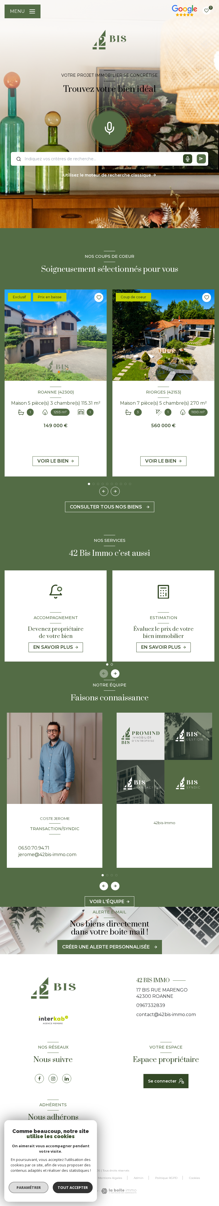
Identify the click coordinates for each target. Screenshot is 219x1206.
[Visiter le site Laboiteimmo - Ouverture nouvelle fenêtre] (118, 1191)
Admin (138, 1178)
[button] (115, 491)
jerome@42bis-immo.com (47, 854)
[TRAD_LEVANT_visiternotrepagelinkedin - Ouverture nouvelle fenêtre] (66, 1078)
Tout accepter (73, 1187)
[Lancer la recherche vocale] (109, 127)
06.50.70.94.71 (33, 848)
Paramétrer (29, 1187)
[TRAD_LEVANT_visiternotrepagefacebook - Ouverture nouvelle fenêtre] (39, 1078)
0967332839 (150, 1005)
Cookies (194, 1178)
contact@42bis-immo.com (166, 1014)
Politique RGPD (166, 1178)
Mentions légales (110, 1178)
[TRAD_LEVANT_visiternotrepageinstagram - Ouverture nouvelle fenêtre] (53, 1078)
